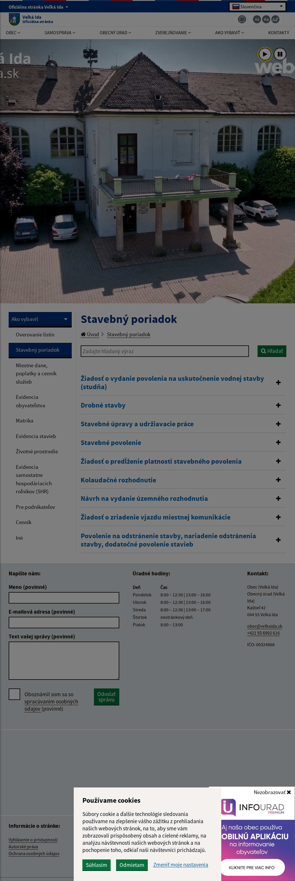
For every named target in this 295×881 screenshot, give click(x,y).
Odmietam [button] (132, 864)
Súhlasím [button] (96, 864)
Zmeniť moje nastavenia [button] (180, 864)
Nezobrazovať (270, 792)
